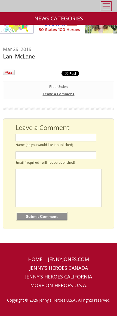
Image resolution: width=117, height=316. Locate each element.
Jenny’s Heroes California (58, 276)
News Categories (58, 18)
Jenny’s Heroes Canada (58, 268)
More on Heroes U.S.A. (58, 285)
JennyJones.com (68, 259)
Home (35, 259)
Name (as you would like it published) (44, 144)
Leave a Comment (59, 93)
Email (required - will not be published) (45, 162)
